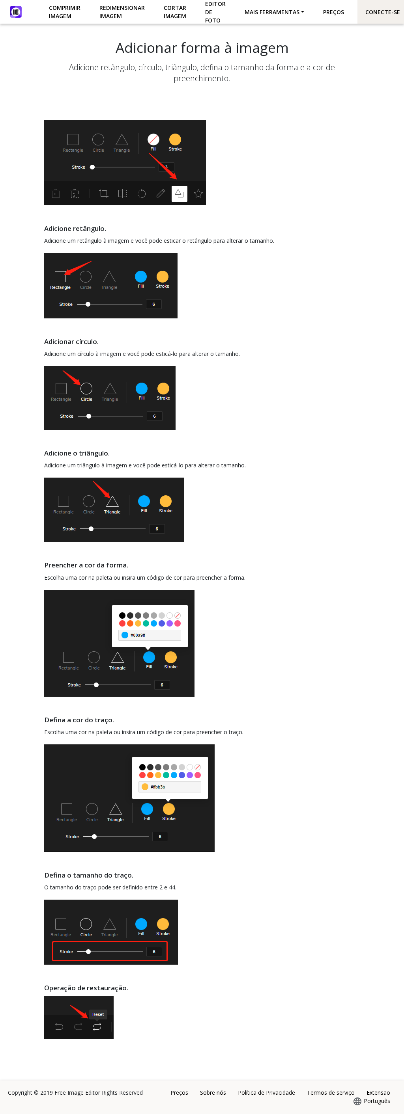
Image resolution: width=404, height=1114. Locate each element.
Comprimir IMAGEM (64, 12)
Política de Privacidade (266, 1092)
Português (377, 1101)
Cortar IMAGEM (175, 12)
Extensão (378, 1092)
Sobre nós (213, 1092)
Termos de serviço (331, 1092)
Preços (333, 12)
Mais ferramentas (272, 12)
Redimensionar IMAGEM (122, 12)
